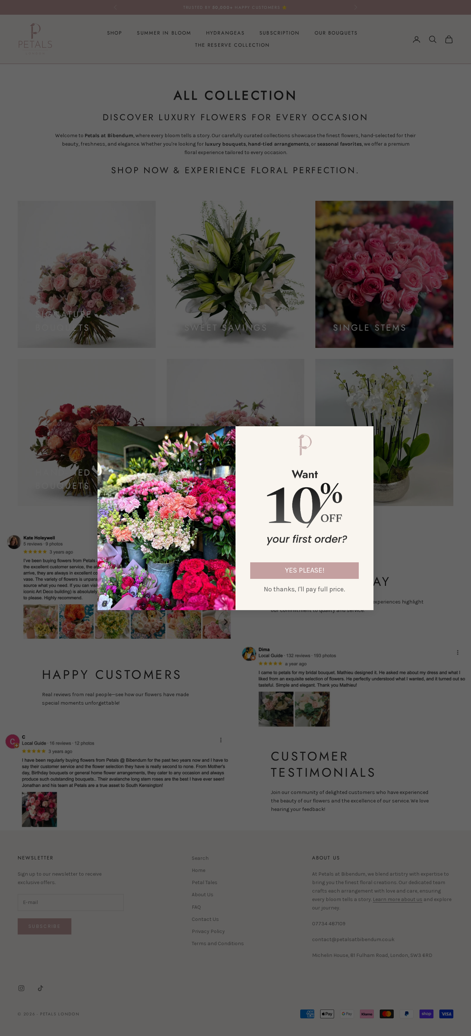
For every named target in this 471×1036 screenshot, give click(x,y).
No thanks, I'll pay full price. (304, 589)
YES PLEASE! (305, 570)
